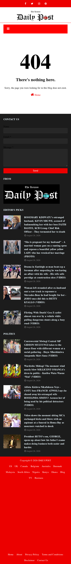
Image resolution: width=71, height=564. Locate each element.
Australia (46, 466)
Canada (24, 466)
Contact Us (42, 560)
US (10, 466)
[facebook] (25, 3)
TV (30, 477)
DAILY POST (44, 460)
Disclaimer (29, 560)
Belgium (35, 466)
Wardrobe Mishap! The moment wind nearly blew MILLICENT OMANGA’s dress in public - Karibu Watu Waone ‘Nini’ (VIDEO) (44, 371)
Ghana (54, 472)
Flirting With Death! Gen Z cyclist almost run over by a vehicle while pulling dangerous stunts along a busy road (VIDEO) (44, 318)
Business (39, 477)
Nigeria (35, 472)
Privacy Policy (32, 554)
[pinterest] (46, 3)
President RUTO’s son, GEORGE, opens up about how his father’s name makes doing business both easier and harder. (44, 442)
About (19, 554)
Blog (62, 472)
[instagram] (39, 3)
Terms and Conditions (52, 554)
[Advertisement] (35, 516)
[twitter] (32, 3)
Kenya (45, 472)
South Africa (24, 472)
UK (16, 466)
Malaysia (10, 472)
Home (37, 94)
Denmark (57, 466)
